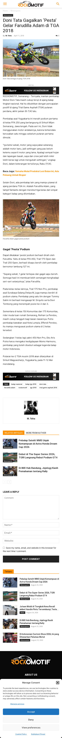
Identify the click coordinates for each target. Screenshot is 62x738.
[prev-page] (4, 482)
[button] (57, 682)
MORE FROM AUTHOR (36, 433)
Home (5, 10)
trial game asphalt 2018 (48, 387)
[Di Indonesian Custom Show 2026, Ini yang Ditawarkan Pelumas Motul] (10, 638)
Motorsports (15, 10)
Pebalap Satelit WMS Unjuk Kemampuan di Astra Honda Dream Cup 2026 (38, 443)
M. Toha (8, 35)
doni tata (42, 384)
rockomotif (22, 387)
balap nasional (16, 384)
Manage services (17, 704)
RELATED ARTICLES (14, 433)
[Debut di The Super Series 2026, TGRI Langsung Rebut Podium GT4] (10, 457)
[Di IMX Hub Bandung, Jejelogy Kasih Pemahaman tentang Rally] (10, 471)
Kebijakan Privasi (38, 734)
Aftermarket (24, 640)
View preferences (31, 727)
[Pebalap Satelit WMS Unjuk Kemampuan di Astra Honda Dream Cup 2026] (10, 444)
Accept (31, 711)
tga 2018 (33, 387)
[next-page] (9, 482)
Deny (31, 719)
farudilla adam (9, 387)
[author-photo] (31, 414)
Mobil (22, 613)
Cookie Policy (21, 734)
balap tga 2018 (30, 384)
